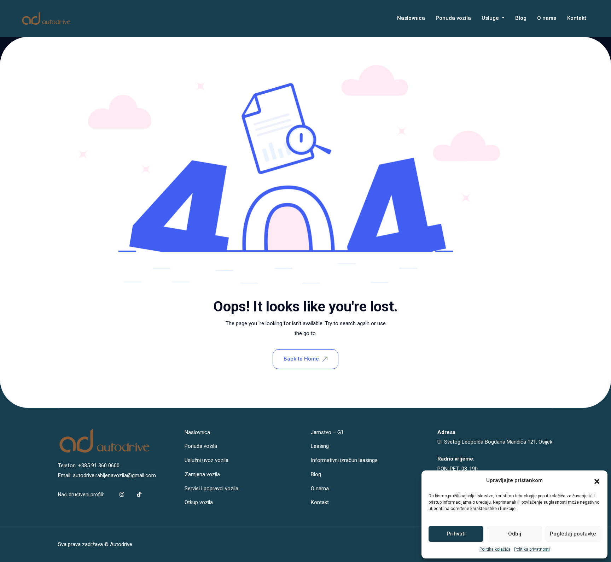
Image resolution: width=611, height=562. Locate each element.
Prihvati (456, 534)
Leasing (320, 446)
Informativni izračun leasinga (344, 460)
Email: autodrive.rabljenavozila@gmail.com (107, 475)
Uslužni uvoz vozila (206, 460)
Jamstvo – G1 (327, 432)
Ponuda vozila (453, 18)
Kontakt (576, 18)
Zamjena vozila (202, 474)
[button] (596, 480)
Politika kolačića (495, 549)
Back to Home (301, 359)
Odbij (514, 534)
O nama (547, 18)
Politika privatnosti (532, 549)
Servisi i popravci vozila (211, 488)
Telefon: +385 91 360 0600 (89, 465)
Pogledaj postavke (573, 534)
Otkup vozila (199, 502)
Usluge (491, 18)
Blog (520, 18)
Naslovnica (411, 18)
